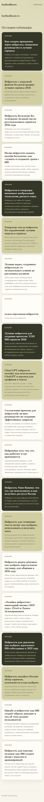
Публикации (37, 4)
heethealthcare (9, 4)
